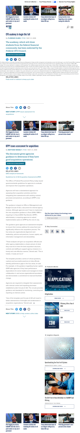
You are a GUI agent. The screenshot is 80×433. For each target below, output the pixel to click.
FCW (23, 38)
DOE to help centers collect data (27, 313)
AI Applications (49, 294)
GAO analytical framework (15, 173)
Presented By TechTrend (52, 403)
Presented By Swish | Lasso (53, 365)
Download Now (58, 368)
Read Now (58, 298)
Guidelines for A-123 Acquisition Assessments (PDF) (23, 177)
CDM (61, 317)
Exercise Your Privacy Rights (67, 2)
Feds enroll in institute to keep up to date (20, 79)
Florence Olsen (14, 38)
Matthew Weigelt (15, 150)
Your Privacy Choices (45, 2)
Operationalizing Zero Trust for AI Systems (56, 362)
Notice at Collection (30, 2)
